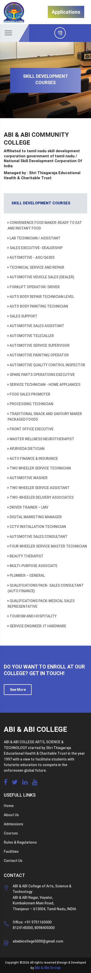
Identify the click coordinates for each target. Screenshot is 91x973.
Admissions (13, 824)
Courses (11, 833)
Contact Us (13, 861)
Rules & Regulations (20, 842)
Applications (66, 12)
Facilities (11, 851)
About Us (11, 815)
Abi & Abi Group (47, 968)
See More (18, 690)
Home (9, 806)
